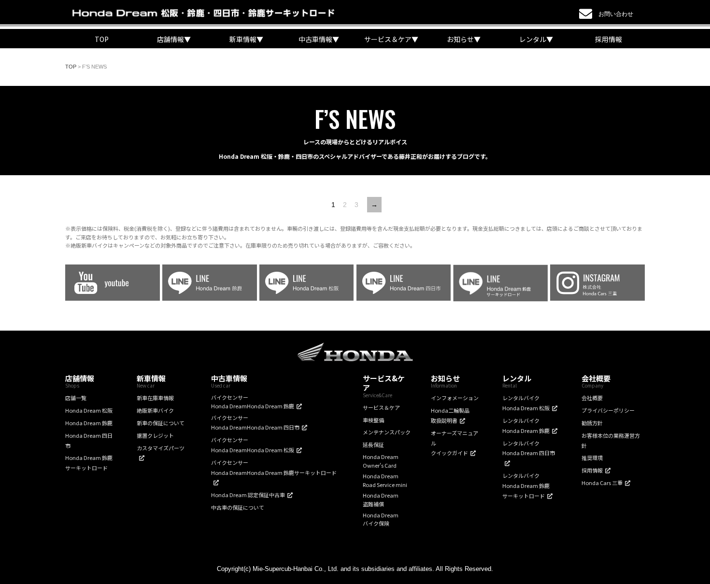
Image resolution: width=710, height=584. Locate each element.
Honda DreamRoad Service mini (385, 480)
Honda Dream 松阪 (89, 410)
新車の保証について (161, 423)
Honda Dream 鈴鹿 (89, 423)
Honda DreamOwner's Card (380, 461)
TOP (102, 39)
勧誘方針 (592, 423)
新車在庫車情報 (155, 398)
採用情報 (608, 39)
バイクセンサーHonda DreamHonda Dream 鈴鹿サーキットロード (274, 467)
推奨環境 (592, 457)
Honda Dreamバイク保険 (380, 519)
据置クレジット (155, 435)
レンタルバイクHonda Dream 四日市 (528, 448)
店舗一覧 (75, 398)
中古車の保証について (237, 507)
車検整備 (373, 420)
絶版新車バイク (155, 410)
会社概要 (592, 398)
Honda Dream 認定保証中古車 (248, 495)
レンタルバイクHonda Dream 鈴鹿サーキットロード (526, 486)
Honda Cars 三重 (602, 483)
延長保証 (373, 444)
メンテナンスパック (387, 432)
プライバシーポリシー (608, 410)
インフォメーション (455, 398)
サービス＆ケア (381, 407)
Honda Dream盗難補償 (380, 499)
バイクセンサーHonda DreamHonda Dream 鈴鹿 (252, 401)
